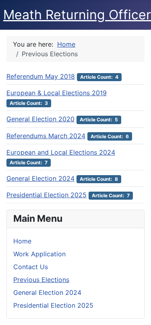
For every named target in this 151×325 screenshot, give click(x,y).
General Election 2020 (40, 119)
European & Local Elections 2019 (56, 93)
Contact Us (30, 267)
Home (22, 241)
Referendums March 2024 (45, 136)
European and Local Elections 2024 (60, 152)
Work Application (39, 254)
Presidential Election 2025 (53, 305)
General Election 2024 (47, 292)
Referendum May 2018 (40, 76)
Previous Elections (41, 280)
